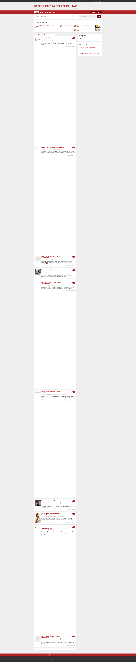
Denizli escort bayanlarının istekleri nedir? (51, 392)
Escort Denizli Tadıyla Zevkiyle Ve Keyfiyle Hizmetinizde (50, 514)
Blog (54, 12)
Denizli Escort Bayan (52, 271)
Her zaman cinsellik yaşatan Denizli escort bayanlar (51, 283)
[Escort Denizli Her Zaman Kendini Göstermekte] (38, 641)
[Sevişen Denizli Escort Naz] (38, 40)
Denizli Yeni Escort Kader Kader (50, 501)
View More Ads (37, 648)
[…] (47, 44)
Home (36, 12)
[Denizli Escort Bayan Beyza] (38, 274)
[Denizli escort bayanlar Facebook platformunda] (38, 261)
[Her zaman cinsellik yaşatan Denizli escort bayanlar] (38, 283)
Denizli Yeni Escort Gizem (85, 50)
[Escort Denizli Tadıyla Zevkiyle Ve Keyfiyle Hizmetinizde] (38, 522)
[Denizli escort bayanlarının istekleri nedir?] (38, 392)
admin (50, 149)
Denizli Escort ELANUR (91, 25)
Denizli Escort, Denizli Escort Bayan (55, 6)
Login (100, 1)
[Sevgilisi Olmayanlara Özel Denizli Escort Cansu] (40, 25)
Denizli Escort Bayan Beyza (49, 269)
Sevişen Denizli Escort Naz (49, 38)
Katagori (41, 12)
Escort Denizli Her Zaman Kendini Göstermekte (50, 637)
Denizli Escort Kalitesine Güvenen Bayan (52, 147)
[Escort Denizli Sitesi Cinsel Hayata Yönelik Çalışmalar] (38, 527)
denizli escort (81, 659)
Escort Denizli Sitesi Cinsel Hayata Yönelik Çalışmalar (51, 527)
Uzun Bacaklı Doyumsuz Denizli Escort (87, 53)
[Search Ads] (99, 16)
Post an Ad (95, 12)
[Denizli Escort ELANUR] (82, 30)
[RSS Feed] (35, 1)
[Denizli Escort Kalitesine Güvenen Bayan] (38, 147)
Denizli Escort (45, 149)
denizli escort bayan (97, 659)
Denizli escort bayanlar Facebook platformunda (50, 257)
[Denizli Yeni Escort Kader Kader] (38, 506)
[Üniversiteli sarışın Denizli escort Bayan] (61, 30)
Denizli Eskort (48, 12)
